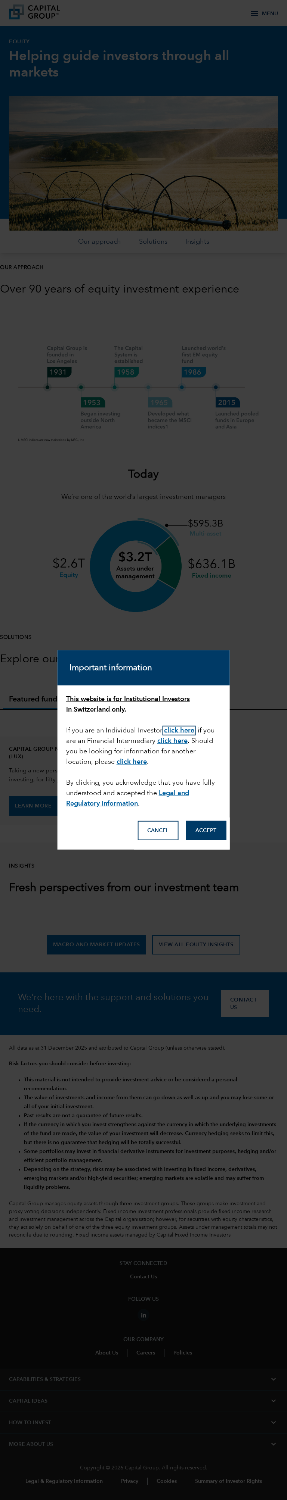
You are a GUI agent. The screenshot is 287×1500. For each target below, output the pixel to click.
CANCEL (158, 830)
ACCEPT (205, 830)
